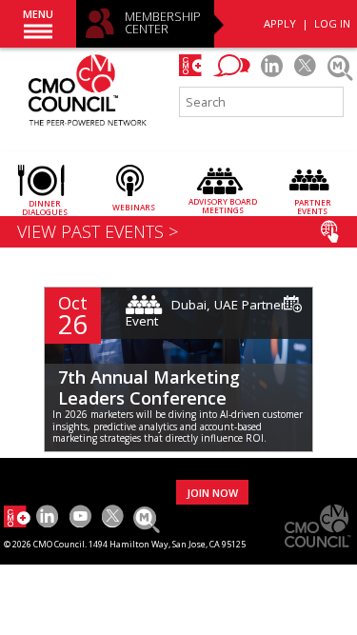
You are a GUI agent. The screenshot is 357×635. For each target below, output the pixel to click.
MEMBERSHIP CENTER (163, 23)
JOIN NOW (212, 493)
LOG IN (332, 23)
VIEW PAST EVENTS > (97, 231)
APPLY (280, 23)
